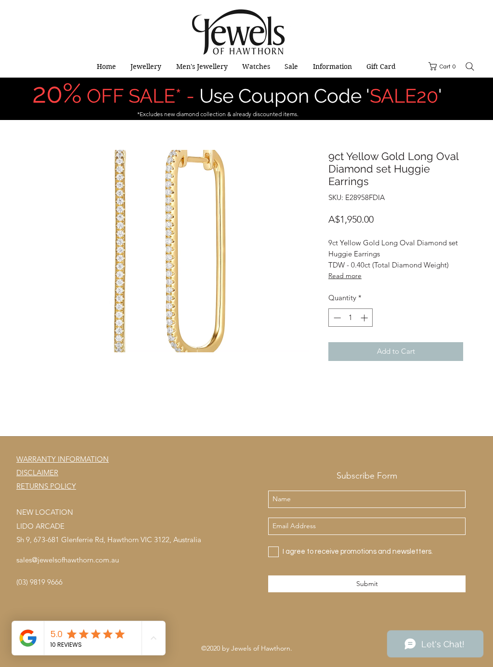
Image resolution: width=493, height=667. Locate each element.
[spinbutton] (351, 318)
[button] (443, 66)
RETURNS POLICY (46, 486)
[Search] (469, 66)
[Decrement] (336, 318)
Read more (345, 275)
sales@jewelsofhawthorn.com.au (67, 559)
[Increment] (365, 318)
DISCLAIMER (37, 472)
